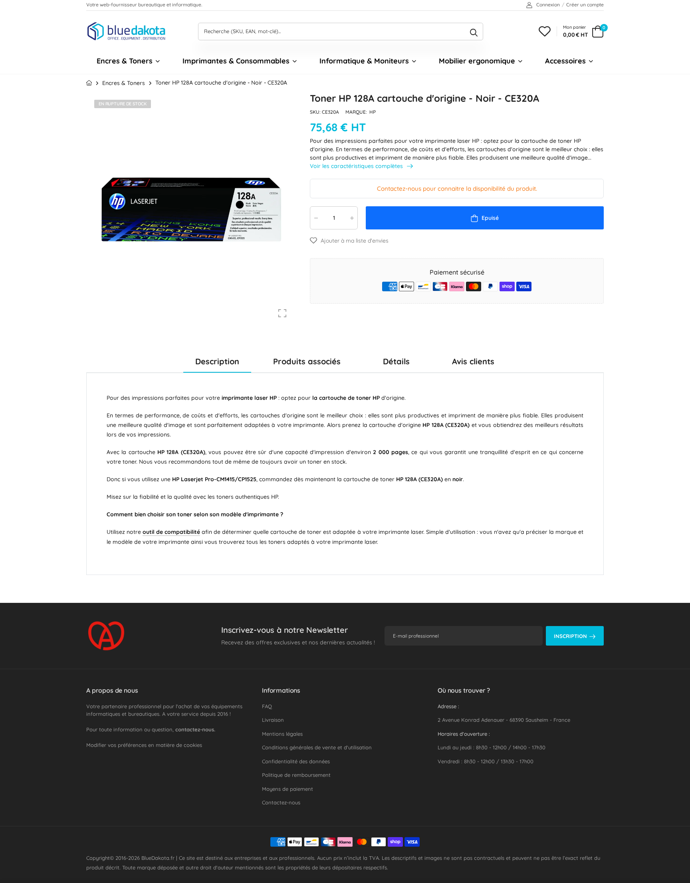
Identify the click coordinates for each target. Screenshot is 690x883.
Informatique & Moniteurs (364, 60)
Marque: (356, 112)
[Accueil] (89, 83)
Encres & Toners (125, 60)
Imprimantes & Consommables (235, 60)
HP (372, 112)
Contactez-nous (281, 802)
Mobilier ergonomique (477, 60)
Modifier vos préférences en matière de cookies (144, 745)
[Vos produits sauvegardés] (544, 31)
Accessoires (565, 60)
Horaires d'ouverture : (464, 734)
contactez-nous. (195, 729)
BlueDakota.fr (157, 858)
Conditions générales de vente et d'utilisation (317, 747)
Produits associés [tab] (307, 361)
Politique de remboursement (296, 775)
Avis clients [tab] (473, 361)
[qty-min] (316, 217)
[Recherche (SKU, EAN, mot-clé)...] (474, 31)
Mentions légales (282, 734)
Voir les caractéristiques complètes (357, 165)
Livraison (273, 720)
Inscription (570, 636)
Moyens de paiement (287, 789)
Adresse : (448, 706)
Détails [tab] (396, 361)
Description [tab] (217, 361)
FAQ (267, 706)
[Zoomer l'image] (282, 313)
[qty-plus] (352, 217)
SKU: (316, 112)
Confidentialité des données (296, 761)
